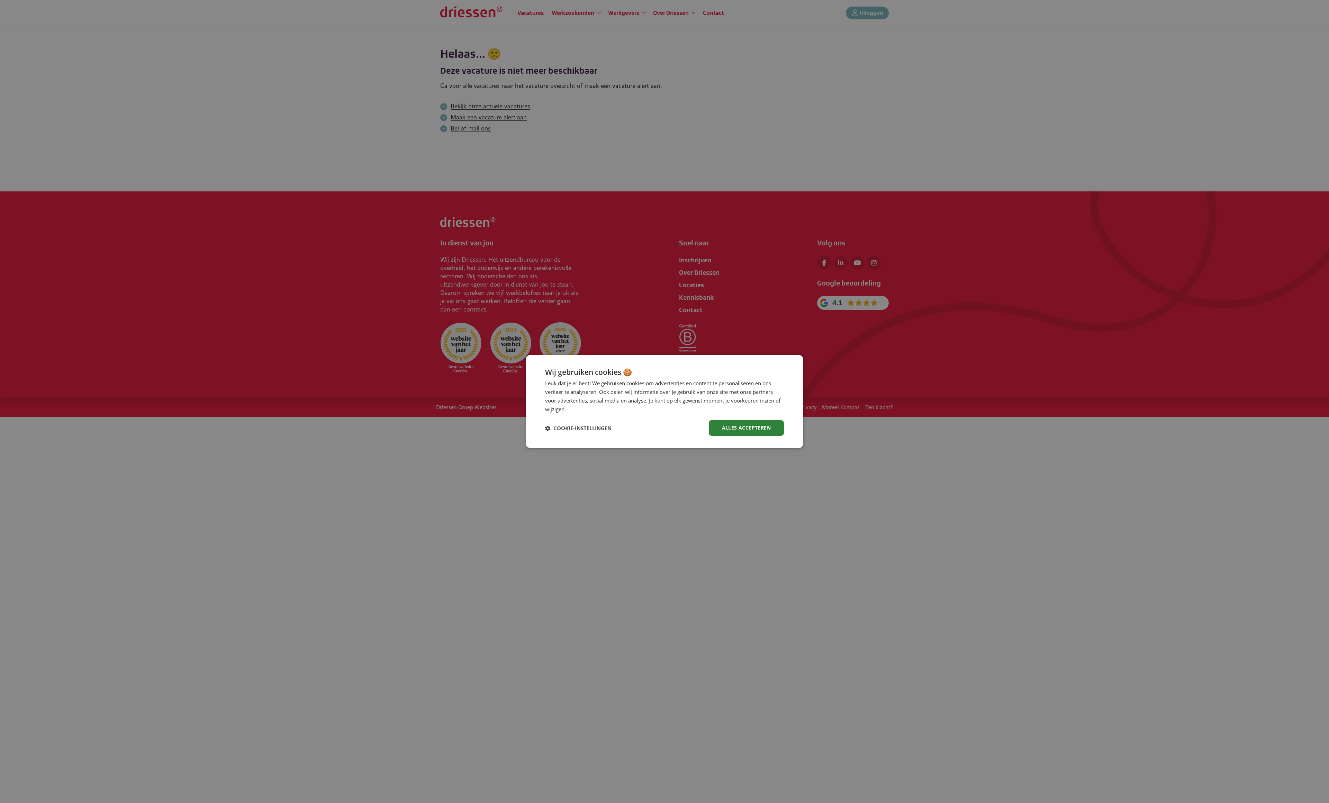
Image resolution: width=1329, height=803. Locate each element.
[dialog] (664, 401)
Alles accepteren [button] (746, 427)
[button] (578, 428)
